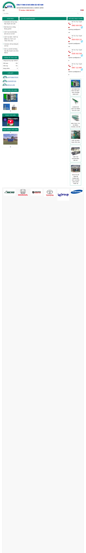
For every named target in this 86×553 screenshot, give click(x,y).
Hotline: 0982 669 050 (27, 10)
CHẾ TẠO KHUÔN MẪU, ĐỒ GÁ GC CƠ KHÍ (10, 33)
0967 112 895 (77, 68)
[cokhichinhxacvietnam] (23, 4)
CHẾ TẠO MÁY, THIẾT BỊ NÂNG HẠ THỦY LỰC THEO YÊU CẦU (11, 38)
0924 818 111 (77, 39)
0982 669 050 (77, 25)
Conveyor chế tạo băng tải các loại (11, 44)
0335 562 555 (77, 53)
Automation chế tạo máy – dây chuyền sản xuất (11, 22)
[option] (10, 96)
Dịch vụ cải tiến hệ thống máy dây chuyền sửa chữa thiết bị (11, 50)
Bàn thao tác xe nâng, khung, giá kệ (10, 27)
